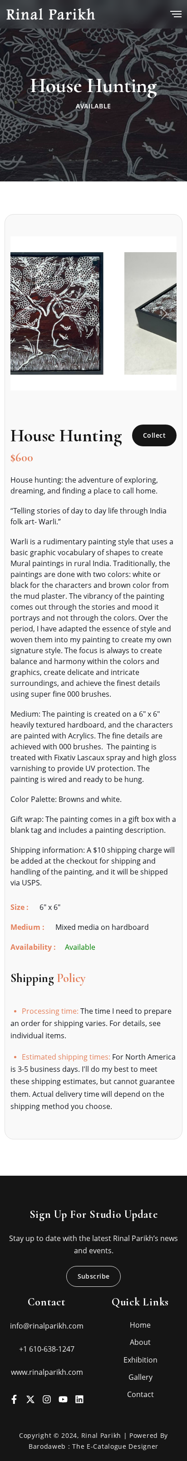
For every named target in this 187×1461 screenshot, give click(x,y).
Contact (140, 1394)
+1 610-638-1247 (46, 1349)
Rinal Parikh (102, 1435)
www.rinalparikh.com (47, 1372)
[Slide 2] (85, 378)
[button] (22, 313)
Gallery (140, 1377)
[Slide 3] (101, 378)
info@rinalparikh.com (47, 1326)
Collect (154, 435)
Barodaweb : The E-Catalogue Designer (93, 1446)
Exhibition (140, 1360)
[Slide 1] (69, 378)
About (140, 1342)
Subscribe (94, 1276)
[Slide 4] (118, 378)
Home (140, 1325)
